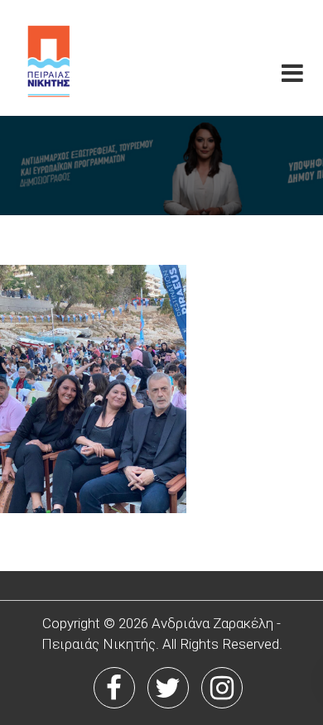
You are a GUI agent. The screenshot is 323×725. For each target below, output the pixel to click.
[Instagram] (222, 687)
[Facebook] (114, 687)
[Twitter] (168, 687)
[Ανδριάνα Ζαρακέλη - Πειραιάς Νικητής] (79, 58)
